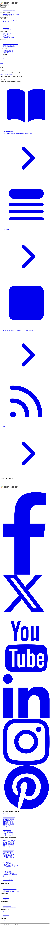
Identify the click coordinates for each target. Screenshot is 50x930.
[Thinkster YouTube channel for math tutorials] (26, 671)
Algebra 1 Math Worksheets (8, 850)
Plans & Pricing (3, 60)
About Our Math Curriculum (8, 815)
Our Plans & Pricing (7, 886)
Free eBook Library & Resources (9, 907)
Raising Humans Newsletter (8, 45)
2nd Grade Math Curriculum (8, 819)
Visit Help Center (9, 74)
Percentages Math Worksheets (8, 854)
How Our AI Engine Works (8, 21)
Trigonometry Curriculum (8, 832)
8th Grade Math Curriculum (8, 825)
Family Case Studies (7, 33)
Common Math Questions (8, 52)
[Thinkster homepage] (9, 3)
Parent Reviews (6, 34)
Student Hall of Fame (7, 35)
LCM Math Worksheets (7, 855)
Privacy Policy (3, 925)
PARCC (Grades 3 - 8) (7, 862)
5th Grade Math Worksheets (8, 845)
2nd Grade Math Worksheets (8, 842)
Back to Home (3, 74)
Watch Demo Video (4, 61)
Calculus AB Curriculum (7, 834)
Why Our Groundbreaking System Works (11, 20)
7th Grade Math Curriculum (8, 824)
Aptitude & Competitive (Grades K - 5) (10, 865)
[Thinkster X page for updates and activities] (26, 620)
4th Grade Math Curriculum (8, 821)
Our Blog (5, 903)
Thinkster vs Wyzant (7, 876)
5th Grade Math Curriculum (8, 822)
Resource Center (6, 43)
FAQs (4, 56)
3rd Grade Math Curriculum (8, 820)
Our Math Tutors (6, 28)
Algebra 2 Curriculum (7, 830)
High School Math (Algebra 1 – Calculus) (11, 14)
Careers (4, 913)
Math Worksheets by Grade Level (9, 50)
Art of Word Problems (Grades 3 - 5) (10, 866)
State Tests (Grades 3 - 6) (8, 864)
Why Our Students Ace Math (8, 890)
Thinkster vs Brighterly (7, 878)
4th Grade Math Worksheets (8, 844)
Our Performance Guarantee (8, 23)
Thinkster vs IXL (6, 881)
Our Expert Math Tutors (7, 813)
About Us (5, 57)
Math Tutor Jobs (6, 915)
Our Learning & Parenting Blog (9, 46)
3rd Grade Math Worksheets (8, 843)
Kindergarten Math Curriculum (9, 817)
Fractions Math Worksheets (8, 851)
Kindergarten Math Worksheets (9, 840)
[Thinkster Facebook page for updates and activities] (26, 574)
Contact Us (5, 58)
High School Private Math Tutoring (10, 889)
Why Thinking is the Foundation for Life (11, 891)
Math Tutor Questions (7, 906)
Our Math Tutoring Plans (8, 814)
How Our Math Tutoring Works (9, 10)
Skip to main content (4, 1)
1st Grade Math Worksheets (8, 841)
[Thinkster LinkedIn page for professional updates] (26, 718)
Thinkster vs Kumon (7, 871)
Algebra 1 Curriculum (7, 827)
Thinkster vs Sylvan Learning (8, 873)
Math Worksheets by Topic (8, 51)
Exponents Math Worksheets (8, 857)
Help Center (5, 912)
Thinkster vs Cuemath (7, 877)
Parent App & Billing (7, 921)
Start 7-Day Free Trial (4, 64)
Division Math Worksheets (8, 853)
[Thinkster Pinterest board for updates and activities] (26, 809)
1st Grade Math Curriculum (8, 818)
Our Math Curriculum (7, 29)
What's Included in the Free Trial (9, 22)
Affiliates (4, 916)
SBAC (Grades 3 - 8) (7, 863)
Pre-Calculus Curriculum (7, 833)
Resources (3, 39)
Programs (2, 6)
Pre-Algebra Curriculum (7, 826)
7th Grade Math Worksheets (8, 847)
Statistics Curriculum (7, 831)
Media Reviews (6, 36)
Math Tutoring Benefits (7, 904)
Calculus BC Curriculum (7, 835)
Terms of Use (8, 925)
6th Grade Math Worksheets (8, 846)
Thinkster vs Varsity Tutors (8, 880)
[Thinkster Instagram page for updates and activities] (26, 764)
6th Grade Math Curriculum (8, 823)
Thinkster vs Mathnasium (8, 872)
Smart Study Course (7, 887)
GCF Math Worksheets (7, 856)
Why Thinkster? (4, 17)
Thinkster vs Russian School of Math (10, 874)
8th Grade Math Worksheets (8, 848)
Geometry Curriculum (7, 829)
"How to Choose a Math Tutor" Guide (10, 44)
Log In (1, 63)
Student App (5, 920)
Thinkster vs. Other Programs (8, 37)
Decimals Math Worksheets (8, 852)
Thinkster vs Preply (6, 875)
